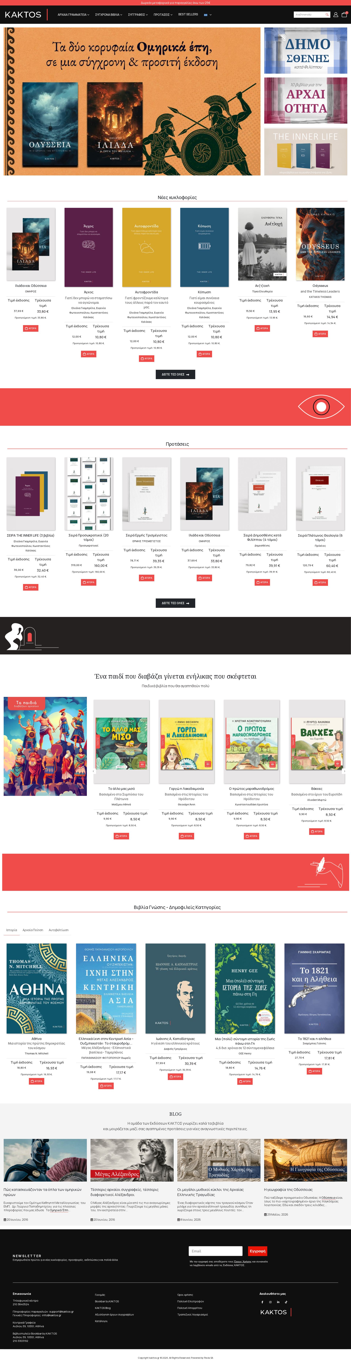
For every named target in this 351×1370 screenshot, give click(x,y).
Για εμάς (100, 1294)
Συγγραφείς (136, 15)
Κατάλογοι (101, 1321)
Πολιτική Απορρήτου (189, 1308)
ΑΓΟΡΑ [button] (32, 328)
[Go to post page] (45, 1160)
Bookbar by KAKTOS (107, 1301)
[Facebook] (262, 1302)
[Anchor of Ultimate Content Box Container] (132, 101)
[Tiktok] (286, 1302)
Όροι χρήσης (185, 1294)
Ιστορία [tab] (11, 930)
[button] (327, 14)
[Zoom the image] (45, 699)
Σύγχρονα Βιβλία (107, 15)
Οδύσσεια (329, 1198)
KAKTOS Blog (103, 1308)
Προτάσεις (162, 15)
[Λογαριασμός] (336, 14)
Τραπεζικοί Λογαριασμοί (192, 1314)
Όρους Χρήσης (243, 1261)
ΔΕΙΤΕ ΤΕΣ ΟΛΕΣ (173, 374)
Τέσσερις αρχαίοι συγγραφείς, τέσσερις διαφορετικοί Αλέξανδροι (124, 1192)
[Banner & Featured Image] (305, 50)
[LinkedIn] (278, 1302)
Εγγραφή (257, 1251)
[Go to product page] (31, 244)
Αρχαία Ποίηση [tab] (33, 930)
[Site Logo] (26, 14)
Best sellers (188, 14)
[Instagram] (270, 1302)
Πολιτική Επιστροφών (190, 1301)
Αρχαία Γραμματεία (72, 15)
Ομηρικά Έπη (59, 1210)
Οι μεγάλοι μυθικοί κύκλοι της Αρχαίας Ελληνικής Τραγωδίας (210, 1192)
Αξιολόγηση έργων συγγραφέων (114, 1314)
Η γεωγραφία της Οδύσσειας (288, 1189)
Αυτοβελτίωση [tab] (59, 930)
